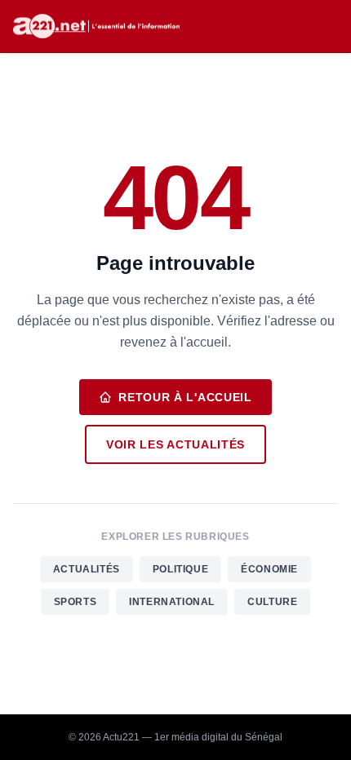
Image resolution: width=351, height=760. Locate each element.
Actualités (86, 569)
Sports (75, 602)
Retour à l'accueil (185, 397)
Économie (269, 569)
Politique (180, 569)
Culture (272, 602)
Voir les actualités (175, 444)
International (172, 602)
